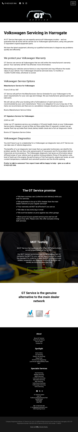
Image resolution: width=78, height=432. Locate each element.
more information (44, 65)
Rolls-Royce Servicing (39, 383)
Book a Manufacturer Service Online (17, 110)
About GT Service (39, 338)
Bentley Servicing (39, 374)
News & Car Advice (39, 340)
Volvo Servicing (39, 386)
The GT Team (39, 341)
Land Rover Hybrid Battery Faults (39, 361)
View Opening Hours (39, 409)
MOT (39, 363)
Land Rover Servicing (39, 378)
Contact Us (39, 343)
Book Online (39, 353)
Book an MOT (39, 270)
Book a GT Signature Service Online (17, 132)
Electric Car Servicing (39, 356)
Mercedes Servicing (39, 379)
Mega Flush (39, 358)
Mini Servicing (39, 381)
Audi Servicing (39, 373)
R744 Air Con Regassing (39, 360)
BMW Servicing (39, 376)
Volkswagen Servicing (39, 385)
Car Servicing (39, 354)
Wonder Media (44, 427)
